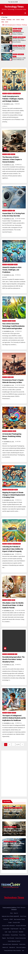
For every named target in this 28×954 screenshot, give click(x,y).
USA (24, 45)
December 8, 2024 (9, 103)
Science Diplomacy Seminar (14, 941)
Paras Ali (19, 164)
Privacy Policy (22, 935)
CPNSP (11, 919)
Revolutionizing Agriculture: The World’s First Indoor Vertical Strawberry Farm (13, 659)
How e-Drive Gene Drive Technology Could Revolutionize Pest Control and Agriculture (13, 326)
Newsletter (21, 931)
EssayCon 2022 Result (21, 925)
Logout (9, 931)
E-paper (10, 922)
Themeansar (14, 909)
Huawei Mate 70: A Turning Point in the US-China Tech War (19, 49)
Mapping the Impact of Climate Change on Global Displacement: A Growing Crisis (13, 495)
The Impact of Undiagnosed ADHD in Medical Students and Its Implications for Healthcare (14, 718)
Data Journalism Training (19, 919)
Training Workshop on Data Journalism (12, 950)
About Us (16, 913)
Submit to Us (5, 947)
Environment (10, 489)
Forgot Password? (14, 928)
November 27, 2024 (9, 723)
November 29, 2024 (9, 275)
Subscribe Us (12, 947)
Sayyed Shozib (21, 218)
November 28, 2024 (9, 500)
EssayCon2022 (6, 928)
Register (4, 938)
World (14, 56)
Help (21, 928)
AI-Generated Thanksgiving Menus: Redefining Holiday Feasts (11, 436)
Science (23, 37)
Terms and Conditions (21, 947)
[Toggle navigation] (25, 13)
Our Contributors (6, 935)
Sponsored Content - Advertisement (10, 944)
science (18, 19)
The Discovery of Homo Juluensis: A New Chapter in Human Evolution (19, 40)
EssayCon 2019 (16, 922)
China (2, 21)
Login (6, 931)
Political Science (17, 30)
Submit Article (22, 944)
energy (22, 19)
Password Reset (14, 935)
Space (9, 377)
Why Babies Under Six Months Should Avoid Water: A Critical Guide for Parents (12, 605)
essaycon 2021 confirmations (8, 925)
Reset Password (10, 938)
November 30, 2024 (9, 164)
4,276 (17, 744)
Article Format (23, 916)
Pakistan (3, 19)
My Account (15, 931)
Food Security (11, 654)
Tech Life (20, 45)
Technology (8, 19)
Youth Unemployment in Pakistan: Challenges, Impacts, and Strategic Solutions (13, 98)
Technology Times (14, 6)
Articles (15, 28)
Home (11, 913)
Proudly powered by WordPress (10, 907)
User (23, 950)
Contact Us (5, 919)
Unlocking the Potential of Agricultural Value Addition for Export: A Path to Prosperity (12, 549)
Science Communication (20, 938)
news (14, 19)
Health (9, 712)
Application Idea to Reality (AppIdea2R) (10, 916)
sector (6, 21)
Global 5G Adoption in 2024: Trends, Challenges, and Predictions (19, 59)
